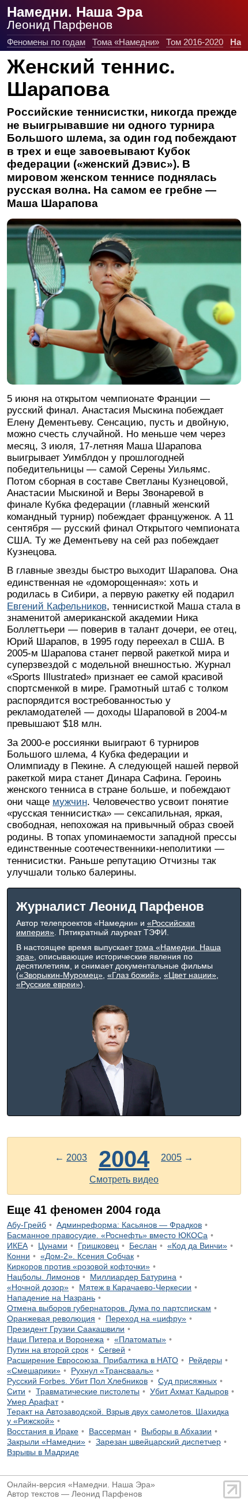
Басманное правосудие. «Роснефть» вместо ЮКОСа (107, 1235)
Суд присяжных (187, 1381)
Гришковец (98, 1245)
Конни (18, 1256)
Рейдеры (205, 1360)
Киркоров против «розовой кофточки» (78, 1266)
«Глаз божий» (133, 975)
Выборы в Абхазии (176, 1431)
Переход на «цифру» (146, 1318)
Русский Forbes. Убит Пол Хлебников (77, 1381)
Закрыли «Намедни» (46, 1441)
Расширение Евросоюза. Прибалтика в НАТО (92, 1360)
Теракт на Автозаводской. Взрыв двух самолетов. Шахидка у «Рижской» (118, 1416)
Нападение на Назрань (51, 1297)
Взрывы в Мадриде (43, 1452)
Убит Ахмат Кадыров (189, 1391)
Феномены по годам (46, 42)
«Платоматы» (140, 1339)
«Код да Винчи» (197, 1245)
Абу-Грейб (26, 1224)
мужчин (69, 801)
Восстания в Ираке (42, 1431)
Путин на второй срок (47, 1349)
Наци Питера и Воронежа (55, 1339)
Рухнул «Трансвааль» (112, 1370)
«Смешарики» (34, 1370)
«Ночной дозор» (38, 1287)
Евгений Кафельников (57, 606)
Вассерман (110, 1431)
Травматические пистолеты (88, 1391)
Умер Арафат (32, 1401)
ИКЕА (17, 1245)
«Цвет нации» (190, 975)
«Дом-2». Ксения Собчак (87, 1256)
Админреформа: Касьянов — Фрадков (129, 1224)
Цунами (52, 1245)
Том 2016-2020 (194, 42)
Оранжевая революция (51, 1318)
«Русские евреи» (48, 984)
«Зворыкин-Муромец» (61, 975)
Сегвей (112, 1349)
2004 (124, 1159)
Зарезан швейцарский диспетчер (158, 1441)
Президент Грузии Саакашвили (66, 1329)
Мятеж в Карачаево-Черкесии (135, 1287)
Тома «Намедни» (125, 42)
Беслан (143, 1245)
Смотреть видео (124, 1179)
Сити (16, 1391)
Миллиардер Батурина (133, 1277)
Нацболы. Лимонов (43, 1277)
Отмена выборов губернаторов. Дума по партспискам (109, 1308)
